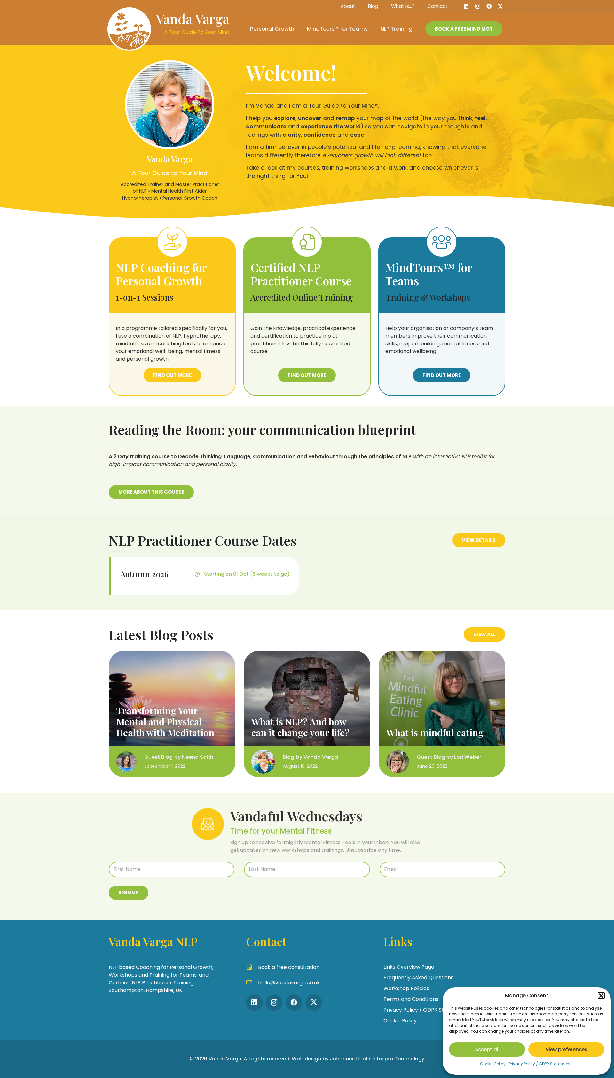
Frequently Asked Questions (418, 977)
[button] (601, 995)
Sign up (128, 892)
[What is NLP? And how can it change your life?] (307, 714)
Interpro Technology (398, 1058)
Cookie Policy (493, 1063)
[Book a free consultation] (252, 967)
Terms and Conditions (410, 999)
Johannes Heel (348, 1058)
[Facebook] (489, 6)
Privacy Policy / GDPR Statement (540, 1063)
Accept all (487, 1049)
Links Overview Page (408, 967)
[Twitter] (500, 6)
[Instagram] (478, 6)
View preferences (566, 1049)
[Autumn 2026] (204, 576)
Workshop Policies (406, 988)
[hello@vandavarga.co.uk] (252, 983)
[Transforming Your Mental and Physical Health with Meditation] (172, 714)
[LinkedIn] (466, 6)
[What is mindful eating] (442, 714)
